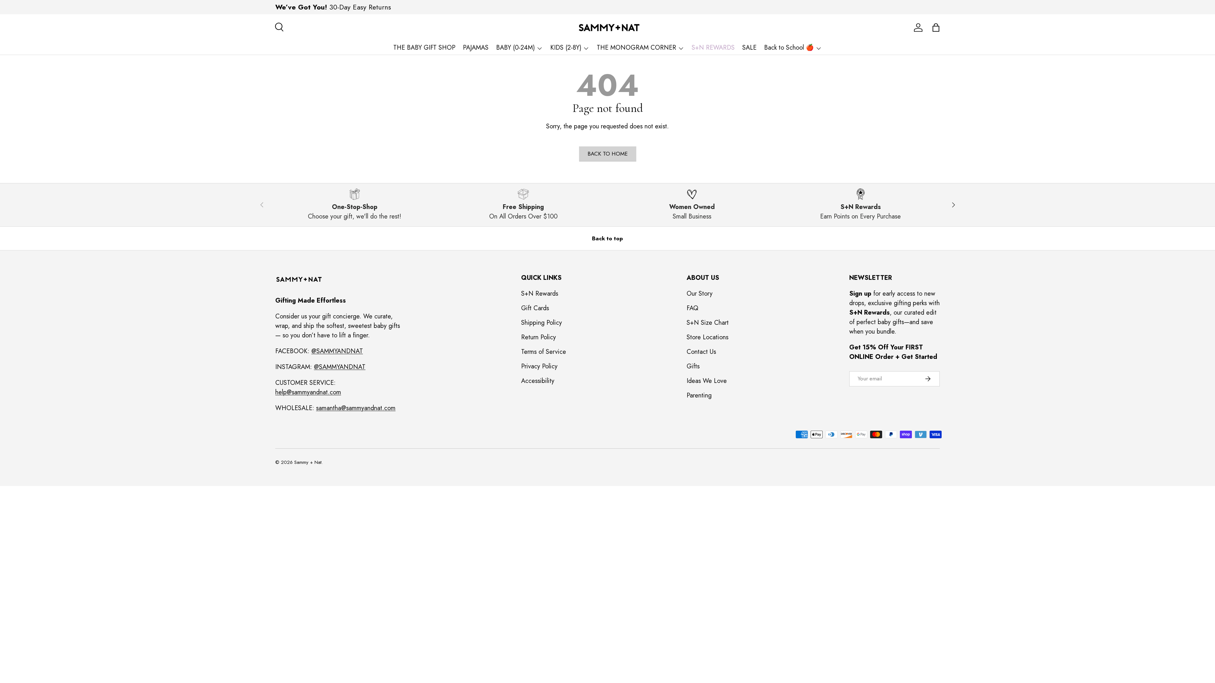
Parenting (699, 395)
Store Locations (707, 337)
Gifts (693, 366)
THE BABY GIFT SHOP (424, 47)
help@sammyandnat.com (308, 392)
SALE (749, 47)
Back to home (608, 154)
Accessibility (537, 380)
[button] (936, 27)
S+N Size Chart (708, 322)
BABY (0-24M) (515, 47)
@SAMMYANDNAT (337, 351)
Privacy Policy (539, 366)
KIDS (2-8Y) (565, 47)
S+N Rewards (539, 293)
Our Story (700, 293)
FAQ (692, 308)
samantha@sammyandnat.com (356, 408)
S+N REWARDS (713, 47)
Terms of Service (543, 351)
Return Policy (538, 337)
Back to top (607, 238)
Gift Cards (535, 308)
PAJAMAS (476, 47)
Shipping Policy (541, 322)
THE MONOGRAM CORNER (636, 47)
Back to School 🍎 (789, 47)
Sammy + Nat (307, 462)
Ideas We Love (707, 380)
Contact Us (701, 351)
